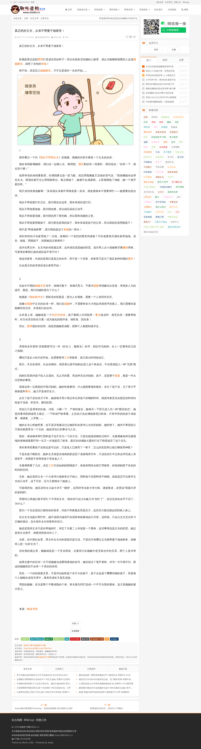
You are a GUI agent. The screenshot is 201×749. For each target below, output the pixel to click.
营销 (153, 122)
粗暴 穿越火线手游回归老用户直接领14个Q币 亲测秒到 (104, 692)
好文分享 (34, 18)
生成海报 (75, 631)
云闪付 (161, 192)
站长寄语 (168, 2)
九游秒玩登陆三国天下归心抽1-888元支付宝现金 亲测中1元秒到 (46, 692)
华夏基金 (174, 202)
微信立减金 (149, 182)
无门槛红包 (177, 182)
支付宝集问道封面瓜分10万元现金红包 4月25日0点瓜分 (42, 675)
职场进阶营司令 (44, 37)
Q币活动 (147, 197)
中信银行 (148, 212)
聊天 (81, 164)
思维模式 (174, 132)
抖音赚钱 (148, 177)
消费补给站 (172, 217)
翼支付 (159, 162)
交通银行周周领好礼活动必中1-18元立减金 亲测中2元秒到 (43, 679)
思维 (146, 117)
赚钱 (125, 247)
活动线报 (172, 9)
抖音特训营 (178, 117)
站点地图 (17, 719)
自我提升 (114, 639)
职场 (146, 137)
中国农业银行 (166, 187)
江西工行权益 (161, 222)
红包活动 (171, 167)
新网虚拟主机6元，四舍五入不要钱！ (107, 708)
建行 (157, 197)
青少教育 (174, 137)
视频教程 (165, 117)
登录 (33, 2)
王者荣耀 (175, 147)
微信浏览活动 (174, 227)
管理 (155, 127)
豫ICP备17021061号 (21, 739)
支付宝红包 (149, 192)
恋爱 (153, 147)
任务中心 (175, 222)
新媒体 (174, 127)
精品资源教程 (66, 731)
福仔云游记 (161, 207)
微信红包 (169, 162)
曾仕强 (180, 157)
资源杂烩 (143, 9)
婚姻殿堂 (45, 70)
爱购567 (147, 222)
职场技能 (98, 9)
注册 (174, 49)
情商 (165, 142)
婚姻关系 (40, 285)
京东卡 (170, 177)
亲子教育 (167, 152)
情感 (146, 147)
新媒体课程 (172, 172)
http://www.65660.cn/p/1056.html (37, 648)
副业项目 (158, 9)
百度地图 (148, 217)
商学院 (154, 117)
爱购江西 (160, 217)
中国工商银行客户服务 (154, 227)
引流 (158, 152)
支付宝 (170, 157)
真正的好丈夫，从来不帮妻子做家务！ (40, 30)
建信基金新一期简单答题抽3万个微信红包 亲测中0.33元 (105, 675)
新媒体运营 (82, 9)
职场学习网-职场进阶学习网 (27, 9)
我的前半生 (36, 296)
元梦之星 (160, 212)
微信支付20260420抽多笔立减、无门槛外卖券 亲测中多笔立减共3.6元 (111, 679)
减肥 (146, 142)
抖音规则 (148, 172)
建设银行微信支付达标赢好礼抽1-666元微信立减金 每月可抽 (107, 687)
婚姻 (96, 285)
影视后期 (128, 9)
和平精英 (180, 187)
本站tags (185, 2)
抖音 (146, 122)
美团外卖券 (172, 192)
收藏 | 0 (75, 623)
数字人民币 (163, 182)
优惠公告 (177, 2)
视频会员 (160, 177)
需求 (130, 258)
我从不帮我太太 (49, 157)
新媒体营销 (161, 132)
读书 (107, 639)
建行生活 (174, 207)
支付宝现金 (161, 202)
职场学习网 (25, 727)
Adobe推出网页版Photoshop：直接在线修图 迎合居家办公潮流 (43, 708)
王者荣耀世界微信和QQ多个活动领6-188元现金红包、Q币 (44, 687)
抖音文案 (160, 172)
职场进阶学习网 (97, 639)
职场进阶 (160, 157)
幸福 (43, 63)
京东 (169, 212)
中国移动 (148, 162)
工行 (177, 212)
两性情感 (113, 9)
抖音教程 (148, 152)
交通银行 (148, 207)
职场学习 (148, 157)
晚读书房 (32, 608)
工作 (66, 357)
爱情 (40, 59)
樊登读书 (148, 132)
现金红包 (179, 152)
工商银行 (148, 202)
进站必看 (159, 2)
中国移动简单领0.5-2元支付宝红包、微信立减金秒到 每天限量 (45, 683)
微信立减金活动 (151, 232)
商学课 (147, 127)
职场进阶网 (104, 18)
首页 (70, 9)
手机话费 (160, 167)
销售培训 (40, 731)
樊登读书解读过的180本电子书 (160, 84)
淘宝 (177, 122)
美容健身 (54, 731)
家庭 (66, 229)
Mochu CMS (28, 742)
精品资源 (114, 18)
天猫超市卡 (168, 197)
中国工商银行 (150, 187)
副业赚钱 (123, 18)
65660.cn (34, 727)
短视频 (28, 303)
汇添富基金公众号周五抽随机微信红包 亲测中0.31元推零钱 (106, 683)
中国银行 (148, 167)
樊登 (181, 142)
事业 (98, 314)
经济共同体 (58, 314)
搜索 (186, 9)
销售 (161, 122)
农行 (179, 197)
